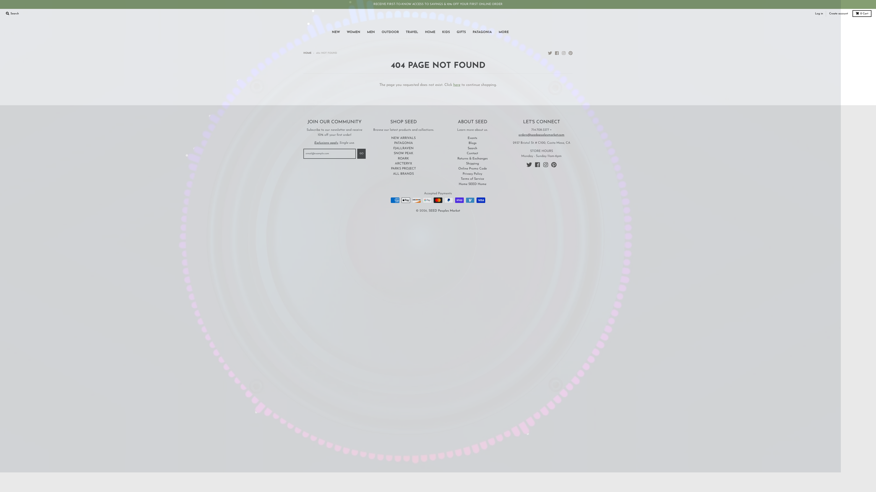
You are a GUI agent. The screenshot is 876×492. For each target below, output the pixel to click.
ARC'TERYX (403, 163)
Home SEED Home (472, 184)
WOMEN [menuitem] (353, 32)
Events (472, 138)
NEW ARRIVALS (403, 138)
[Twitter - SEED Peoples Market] (550, 53)
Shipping (472, 163)
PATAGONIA (403, 143)
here (456, 85)
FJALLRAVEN (403, 148)
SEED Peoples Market (444, 211)
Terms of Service (472, 179)
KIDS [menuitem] (446, 32)
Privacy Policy (472, 174)
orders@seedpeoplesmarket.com (541, 135)
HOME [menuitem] (430, 32)
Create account (838, 13)
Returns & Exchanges (472, 158)
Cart (864, 13)
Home (307, 53)
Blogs (473, 143)
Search (472, 148)
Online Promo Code (472, 168)
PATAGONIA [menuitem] (482, 32)
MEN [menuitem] (371, 32)
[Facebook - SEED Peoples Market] (557, 53)
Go (361, 153)
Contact (472, 153)
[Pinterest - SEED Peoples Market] (570, 53)
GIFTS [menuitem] (461, 32)
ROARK (403, 158)
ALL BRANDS (403, 174)
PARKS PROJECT (403, 168)
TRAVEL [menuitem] (412, 32)
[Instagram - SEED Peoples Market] (564, 53)
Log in (819, 13)
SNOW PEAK (403, 153)
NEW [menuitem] (336, 32)
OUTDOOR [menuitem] (390, 32)
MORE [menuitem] (504, 32)
